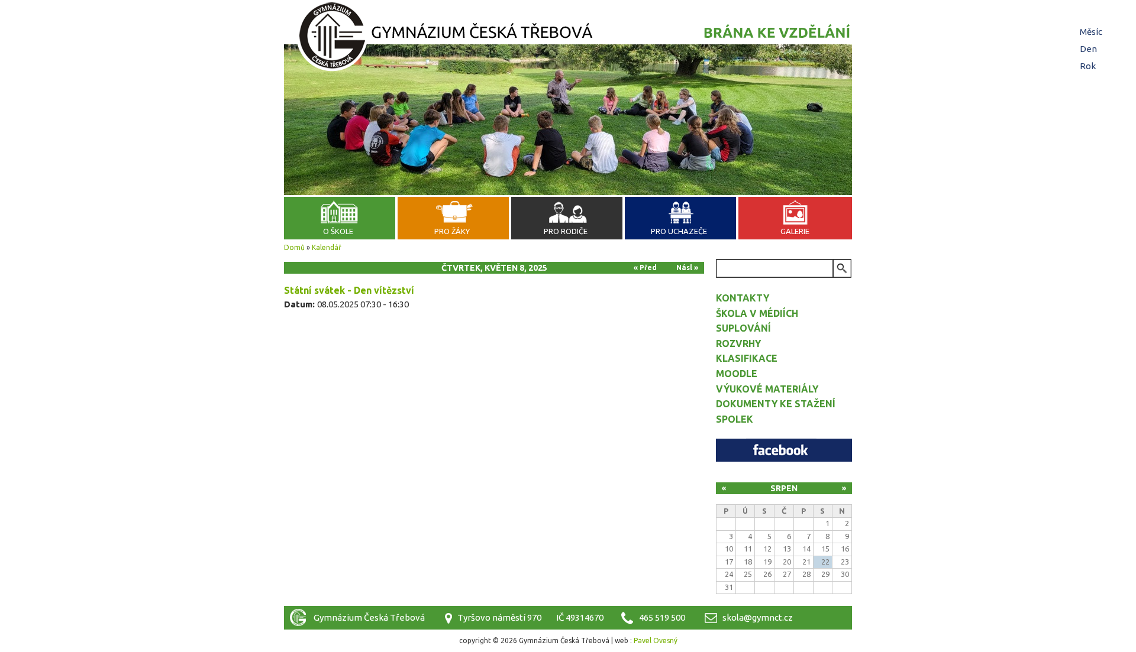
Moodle (736, 373)
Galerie (794, 231)
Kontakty (742, 298)
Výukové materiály (767, 389)
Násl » (687, 267)
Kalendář (326, 247)
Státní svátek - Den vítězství (349, 290)
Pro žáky (452, 231)
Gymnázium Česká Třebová (568, 38)
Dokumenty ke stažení (775, 403)
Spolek (734, 419)
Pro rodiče (566, 231)
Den (1090, 49)
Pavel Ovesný (655, 640)
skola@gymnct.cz (757, 617)
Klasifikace (746, 358)
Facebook (784, 450)
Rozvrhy (738, 343)
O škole (338, 231)
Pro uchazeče (679, 231)
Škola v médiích (757, 313)
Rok (1088, 66)
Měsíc (1091, 32)
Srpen (784, 488)
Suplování (743, 328)
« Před (645, 267)
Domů (294, 247)
